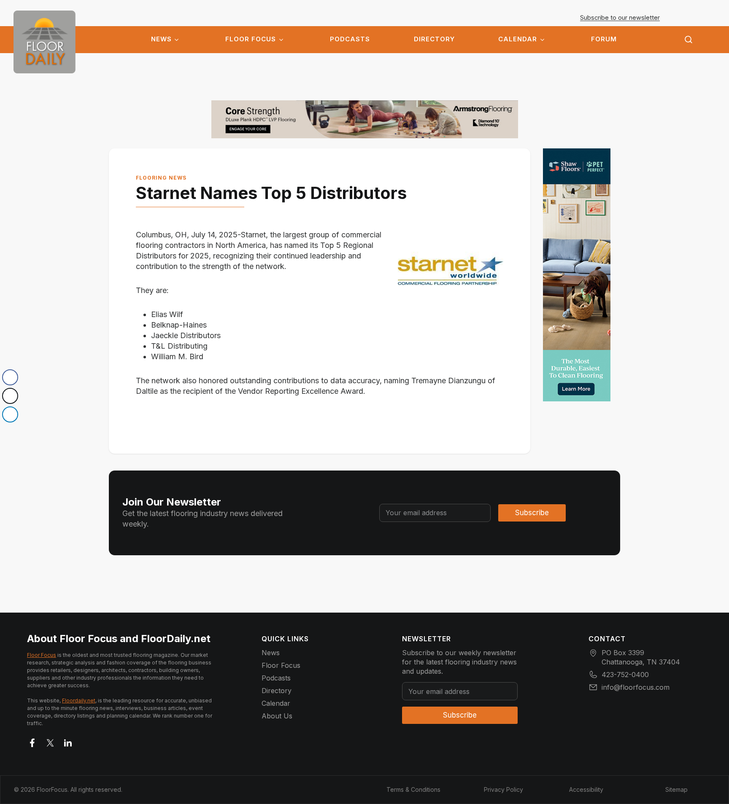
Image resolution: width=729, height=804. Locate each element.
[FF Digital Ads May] (576, 274)
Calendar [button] (517, 39)
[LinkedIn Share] (10, 414)
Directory (434, 39)
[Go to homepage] (45, 42)
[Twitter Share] (10, 396)
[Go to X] (50, 741)
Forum (604, 39)
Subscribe (532, 512)
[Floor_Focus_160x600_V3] (364, 119)
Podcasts (350, 39)
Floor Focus (250, 39)
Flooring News (161, 178)
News (161, 39)
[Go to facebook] (32, 741)
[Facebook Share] (10, 377)
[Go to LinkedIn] (67, 741)
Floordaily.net (78, 700)
